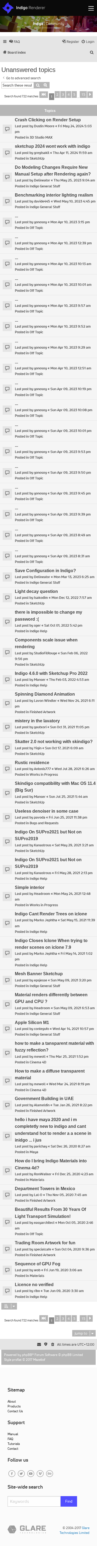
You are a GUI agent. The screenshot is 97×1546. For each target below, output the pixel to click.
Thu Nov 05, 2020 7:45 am (66, 1195)
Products (14, 1406)
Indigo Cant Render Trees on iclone (51, 914)
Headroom (42, 893)
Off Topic (36, 227)
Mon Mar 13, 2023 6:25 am (74, 577)
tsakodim (41, 597)
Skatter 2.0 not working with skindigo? (54, 741)
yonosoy (40, 222)
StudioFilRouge (45, 653)
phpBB (27, 1354)
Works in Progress (44, 774)
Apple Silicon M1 (32, 1022)
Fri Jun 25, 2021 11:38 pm (68, 817)
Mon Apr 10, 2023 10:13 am (70, 264)
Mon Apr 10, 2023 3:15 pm (70, 222)
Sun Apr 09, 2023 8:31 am (70, 556)
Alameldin (42, 1105)
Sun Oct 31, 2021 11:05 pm (69, 727)
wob (37, 1270)
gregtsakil (41, 152)
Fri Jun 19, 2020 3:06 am (63, 1270)
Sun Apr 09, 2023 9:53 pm (70, 451)
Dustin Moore (44, 126)
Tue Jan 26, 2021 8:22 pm (72, 1105)
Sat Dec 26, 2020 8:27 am (71, 1146)
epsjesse (40, 980)
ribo (37, 1291)
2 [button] (57, 94)
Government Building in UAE (44, 1098)
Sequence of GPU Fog (37, 1264)
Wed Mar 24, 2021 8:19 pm (69, 1084)
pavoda (39, 817)
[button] (43, 94)
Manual (13, 1434)
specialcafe (42, 1249)
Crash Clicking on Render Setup (48, 120)
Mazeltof (39, 1359)
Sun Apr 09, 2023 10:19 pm (71, 389)
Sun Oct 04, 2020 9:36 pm (75, 1249)
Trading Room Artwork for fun (45, 1243)
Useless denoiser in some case (46, 811)
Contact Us (15, 1411)
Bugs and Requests (44, 823)
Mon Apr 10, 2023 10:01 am (71, 284)
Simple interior (29, 887)
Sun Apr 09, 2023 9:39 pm (70, 514)
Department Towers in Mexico (45, 1188)
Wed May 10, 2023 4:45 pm (75, 201)
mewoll (40, 1056)
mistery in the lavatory (37, 721)
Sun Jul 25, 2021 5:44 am (68, 796)
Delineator (42, 180)
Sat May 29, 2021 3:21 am (74, 845)
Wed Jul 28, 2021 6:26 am (74, 769)
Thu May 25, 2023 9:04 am (74, 180)
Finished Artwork (43, 712)
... (16, 216)
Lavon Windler (45, 700)
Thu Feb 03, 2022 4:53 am (69, 679)
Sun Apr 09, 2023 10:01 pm (71, 430)
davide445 (42, 201)
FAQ (10, 1439)
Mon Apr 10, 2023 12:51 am (70, 368)
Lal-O (38, 1195)
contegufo (41, 1028)
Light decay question (36, 591)
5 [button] (74, 94)
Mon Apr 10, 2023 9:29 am (70, 347)
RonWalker (42, 1174)
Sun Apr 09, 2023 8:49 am (70, 535)
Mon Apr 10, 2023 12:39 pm (71, 243)
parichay (40, 1146)
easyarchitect (44, 1222)
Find (68, 1501)
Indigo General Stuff (45, 186)
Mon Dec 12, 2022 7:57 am (71, 597)
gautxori (40, 727)
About (12, 1401)
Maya (34, 1152)
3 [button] (63, 94)
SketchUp (37, 158)
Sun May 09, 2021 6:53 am (74, 1008)
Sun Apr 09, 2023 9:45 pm (70, 493)
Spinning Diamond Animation (45, 694)
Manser (40, 679)
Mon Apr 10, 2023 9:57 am (70, 305)
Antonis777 (42, 769)
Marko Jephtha (45, 920)
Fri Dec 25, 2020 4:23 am (74, 1174)
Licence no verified (34, 1284)
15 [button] (83, 94)
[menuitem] (14, 42)
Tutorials (14, 1443)
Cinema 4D (38, 1062)
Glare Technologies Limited (74, 1530)
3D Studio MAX (41, 137)
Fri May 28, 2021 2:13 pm (74, 873)
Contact (13, 1448)
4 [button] (69, 94)
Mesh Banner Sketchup (39, 973)
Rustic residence (32, 762)
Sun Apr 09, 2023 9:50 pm (70, 472)
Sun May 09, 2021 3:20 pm (71, 980)
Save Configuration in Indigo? (45, 570)
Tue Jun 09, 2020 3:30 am (63, 1291)
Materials (37, 1179)
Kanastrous (42, 845)
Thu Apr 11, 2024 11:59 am (72, 152)
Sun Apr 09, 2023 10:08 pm (71, 410)
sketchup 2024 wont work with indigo (52, 146)
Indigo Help (38, 631)
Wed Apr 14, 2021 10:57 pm (73, 1028)
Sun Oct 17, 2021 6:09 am (64, 748)
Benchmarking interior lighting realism (54, 195)
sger (37, 625)
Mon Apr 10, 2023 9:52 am (70, 326)
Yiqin (37, 748)
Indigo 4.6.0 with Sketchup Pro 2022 (51, 673)
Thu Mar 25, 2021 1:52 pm (69, 1056)
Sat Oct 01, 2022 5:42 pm (63, 625)
